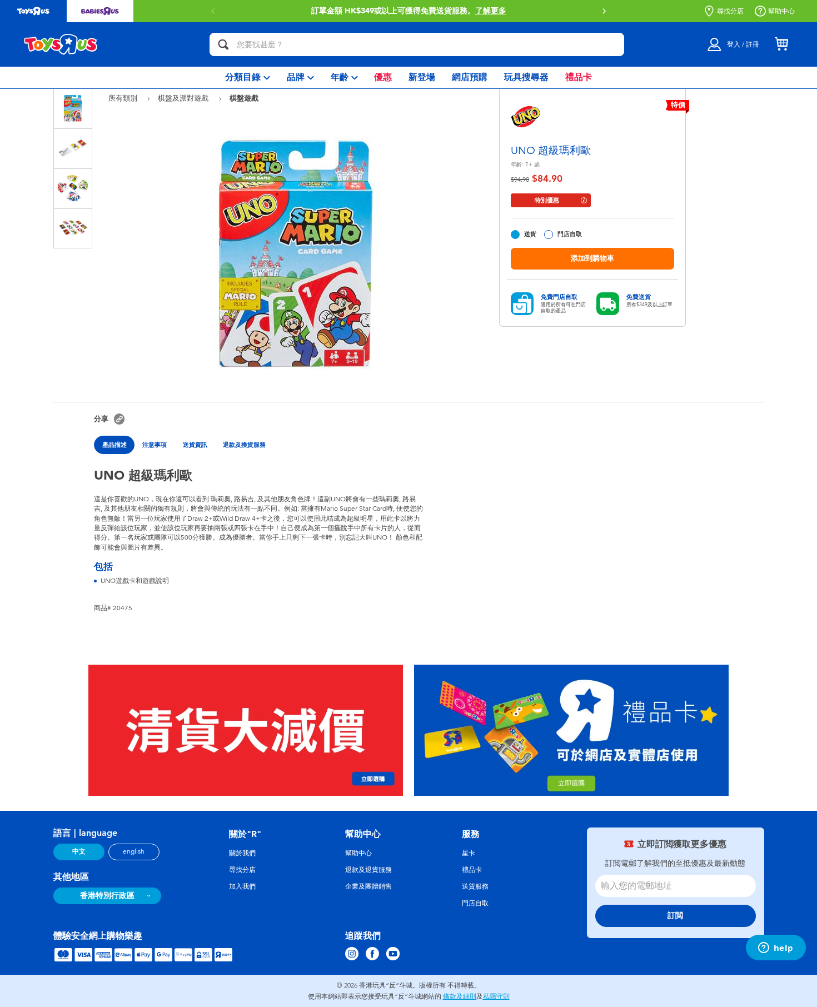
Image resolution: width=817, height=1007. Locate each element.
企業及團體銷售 (368, 886)
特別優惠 (547, 200)
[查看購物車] (781, 44)
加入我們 (242, 886)
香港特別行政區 (107, 895)
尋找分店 (730, 11)
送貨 (530, 234)
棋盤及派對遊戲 (184, 98)
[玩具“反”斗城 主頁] (61, 44)
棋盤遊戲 (244, 97)
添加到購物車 (592, 258)
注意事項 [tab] (154, 444)
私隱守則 (496, 996)
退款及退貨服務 (368, 870)
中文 (79, 851)
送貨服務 (475, 886)
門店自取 (569, 234)
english (134, 851)
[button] (212, 11)
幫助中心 (781, 11)
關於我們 (242, 853)
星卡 (468, 853)
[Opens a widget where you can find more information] (775, 949)
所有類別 (124, 98)
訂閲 (675, 915)
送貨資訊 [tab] (195, 444)
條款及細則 (459, 996)
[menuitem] (247, 77)
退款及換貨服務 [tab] (244, 444)
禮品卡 (472, 870)
